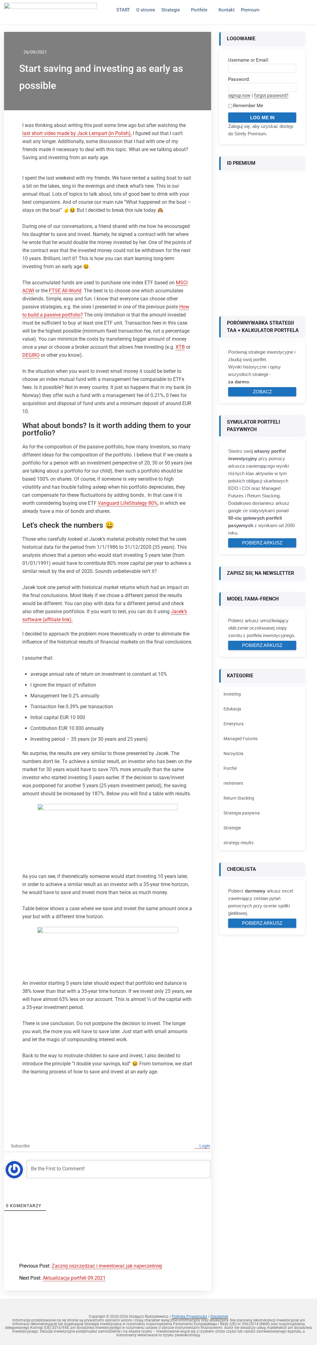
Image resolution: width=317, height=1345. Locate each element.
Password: (239, 79)
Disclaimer (219, 1316)
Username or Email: (248, 60)
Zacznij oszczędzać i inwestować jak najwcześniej (107, 1266)
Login (204, 1145)
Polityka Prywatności (189, 1316)
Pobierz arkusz (262, 542)
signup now (239, 95)
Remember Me (248, 105)
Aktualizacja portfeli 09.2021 (74, 1278)
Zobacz (262, 391)
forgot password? (271, 95)
